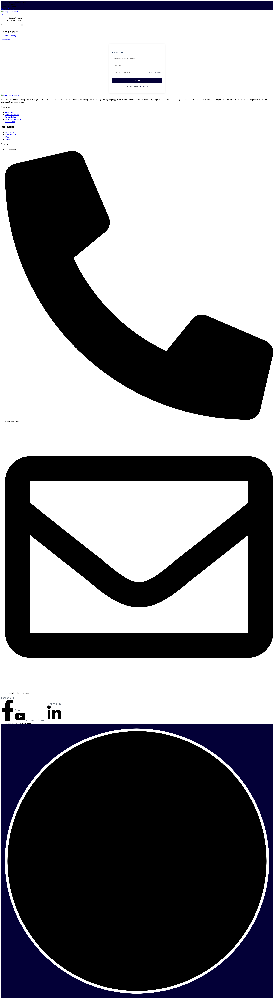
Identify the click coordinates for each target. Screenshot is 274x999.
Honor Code (10, 122)
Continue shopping (8, 35)
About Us (9, 112)
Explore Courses (11, 132)
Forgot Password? (155, 72)
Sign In (137, 80)
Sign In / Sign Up (7, 9)
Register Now (144, 86)
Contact (8, 139)
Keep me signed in (123, 72)
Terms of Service (12, 114)
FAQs (7, 137)
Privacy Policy (10, 117)
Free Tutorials (10, 134)
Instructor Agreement (14, 119)
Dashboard (5, 39)
